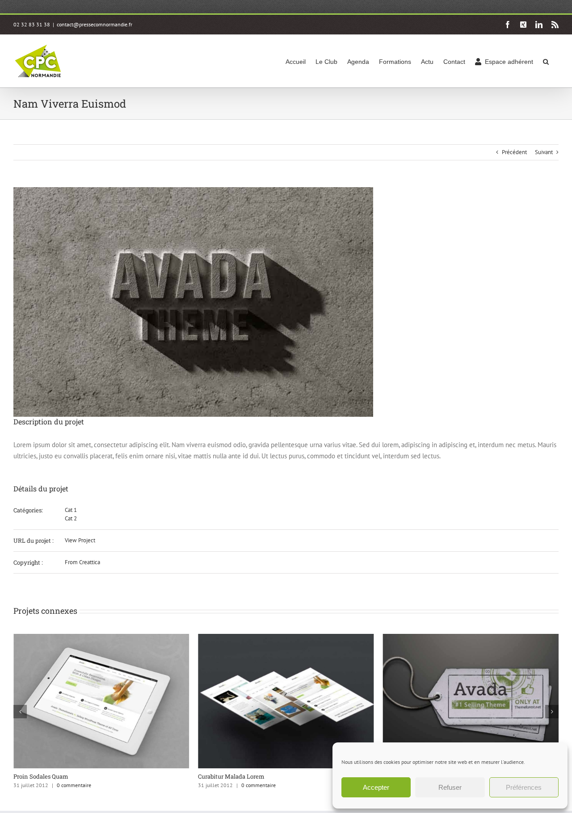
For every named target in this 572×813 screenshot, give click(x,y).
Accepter (376, 787)
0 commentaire (99, 785)
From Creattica (82, 562)
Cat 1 (71, 510)
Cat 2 (71, 518)
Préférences (524, 787)
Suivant (544, 152)
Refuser (450, 787)
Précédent (514, 152)
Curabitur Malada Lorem (72, 776)
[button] (546, 61)
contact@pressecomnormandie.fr (94, 24)
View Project (80, 540)
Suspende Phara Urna (253, 776)
